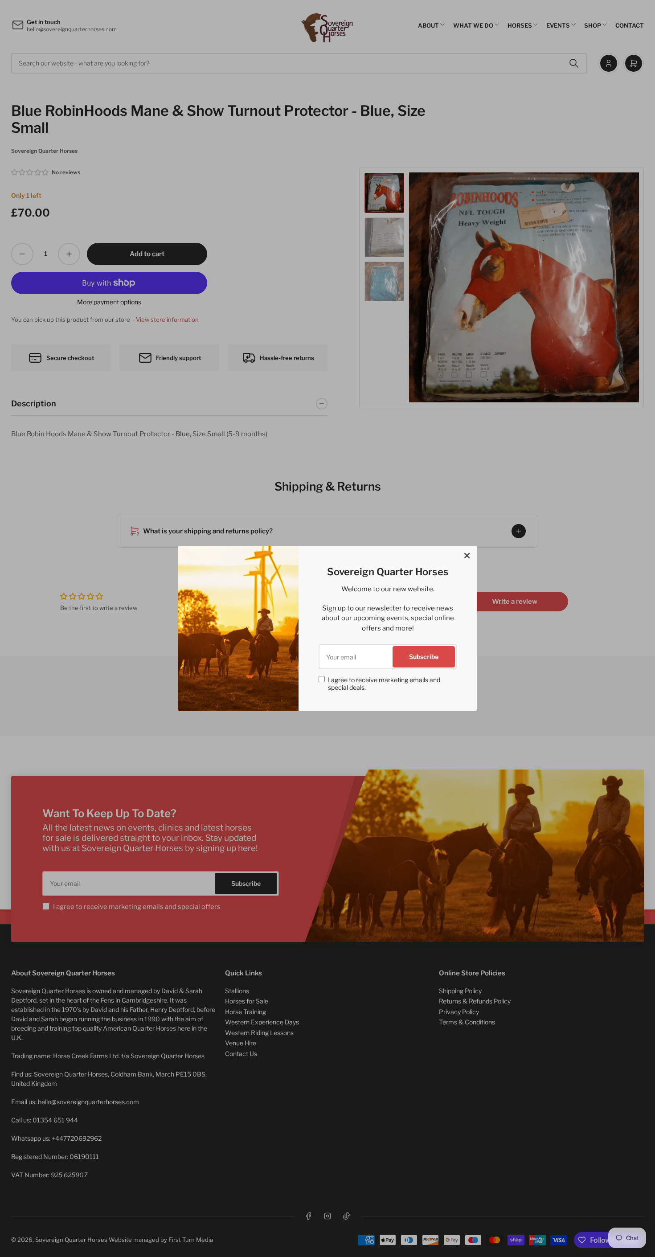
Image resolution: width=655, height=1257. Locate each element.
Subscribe (423, 656)
